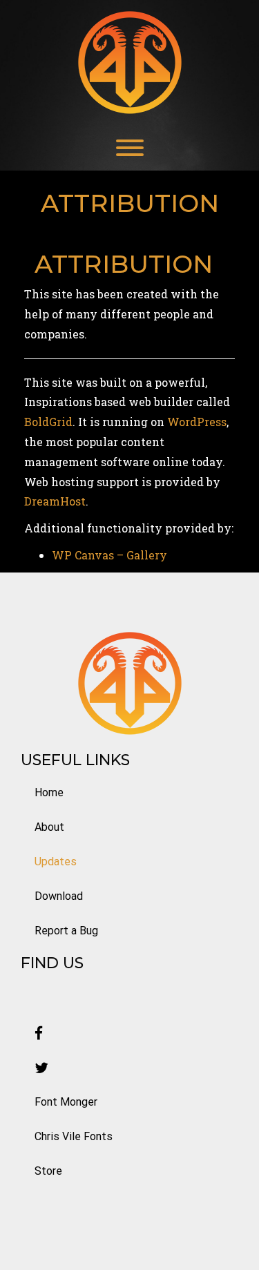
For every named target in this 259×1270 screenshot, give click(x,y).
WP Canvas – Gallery (109, 555)
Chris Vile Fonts (74, 1136)
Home (49, 792)
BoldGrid (48, 421)
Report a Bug (66, 930)
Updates (56, 861)
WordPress (197, 421)
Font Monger (66, 1101)
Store (48, 1170)
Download (59, 896)
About (49, 827)
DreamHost (55, 501)
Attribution (124, 264)
